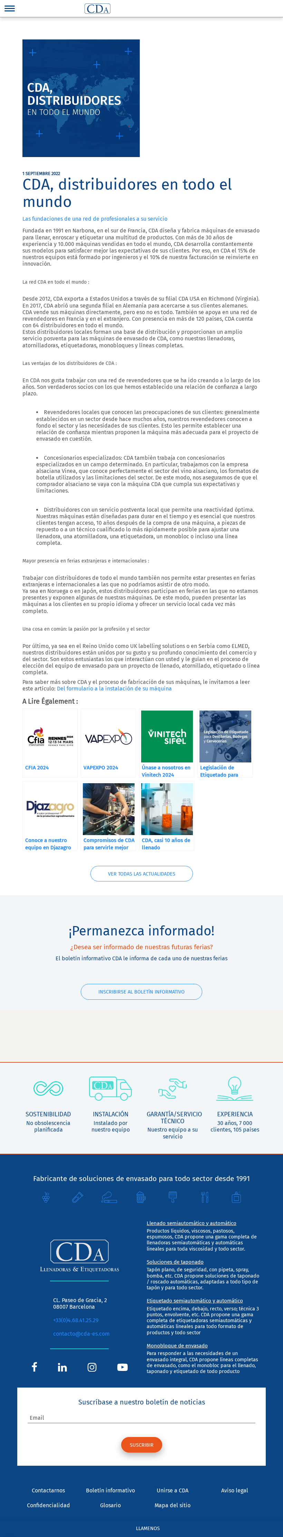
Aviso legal (234, 1490)
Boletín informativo (110, 1490)
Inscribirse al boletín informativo (141, 992)
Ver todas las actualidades (141, 874)
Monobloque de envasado (177, 1346)
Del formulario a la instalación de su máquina (114, 688)
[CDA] (97, 9)
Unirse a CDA (172, 1490)
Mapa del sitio (173, 1505)
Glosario (110, 1505)
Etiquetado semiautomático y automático (195, 1301)
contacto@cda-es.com (81, 1333)
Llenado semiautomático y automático (191, 1223)
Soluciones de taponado (175, 1262)
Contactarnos (48, 1490)
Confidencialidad (48, 1505)
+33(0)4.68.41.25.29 (75, 1320)
